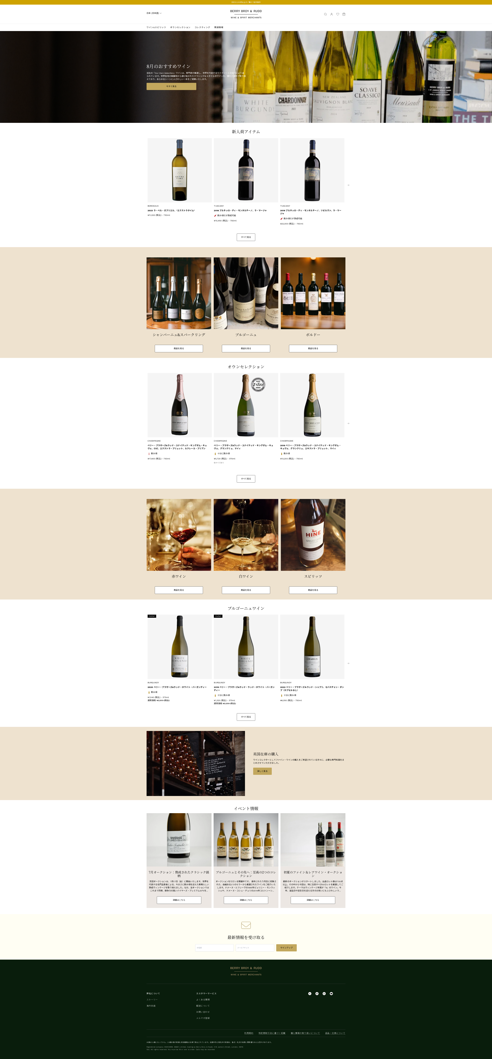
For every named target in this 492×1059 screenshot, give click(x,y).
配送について (203, 1006)
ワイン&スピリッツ (156, 27)
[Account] (332, 14)
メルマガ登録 (203, 1018)
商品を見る (179, 348)
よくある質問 (203, 999)
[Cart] (343, 14)
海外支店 (151, 1006)
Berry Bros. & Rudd (246, 11)
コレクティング (202, 27)
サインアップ (286, 948)
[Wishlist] (338, 14)
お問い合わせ (203, 1012)
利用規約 (248, 1033)
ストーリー (152, 999)
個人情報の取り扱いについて (305, 1033)
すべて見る (246, 237)
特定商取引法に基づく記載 (272, 1033)
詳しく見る (262, 771)
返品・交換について (335, 1033)
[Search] (325, 14)
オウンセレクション (180, 27)
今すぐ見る (171, 86)
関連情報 (218, 27)
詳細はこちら (179, 900)
